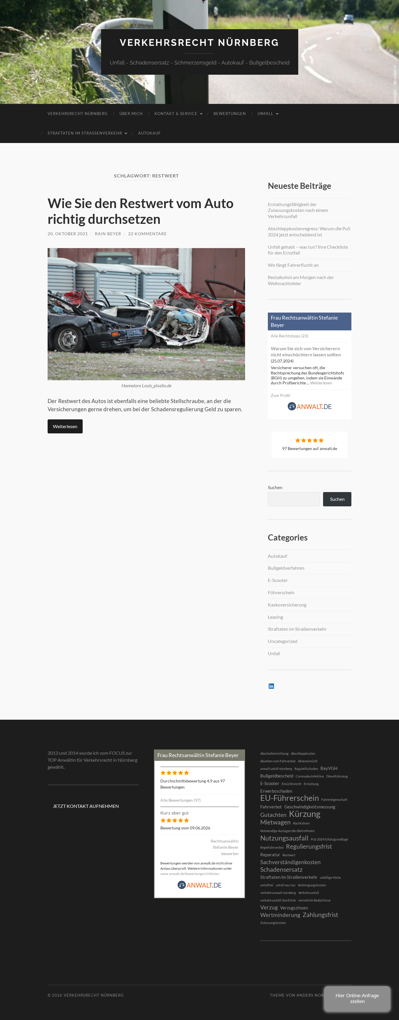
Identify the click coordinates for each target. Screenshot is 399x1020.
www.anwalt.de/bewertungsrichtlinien (189, 873)
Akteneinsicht (308, 761)
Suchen (275, 487)
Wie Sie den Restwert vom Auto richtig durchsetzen (141, 211)
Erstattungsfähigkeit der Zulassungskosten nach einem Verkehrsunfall (298, 210)
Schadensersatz (281, 869)
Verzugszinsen (294, 907)
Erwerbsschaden (276, 791)
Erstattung (311, 784)
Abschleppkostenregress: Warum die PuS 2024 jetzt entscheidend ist (309, 231)
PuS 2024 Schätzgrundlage (329, 839)
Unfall (265, 113)
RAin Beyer (108, 233)
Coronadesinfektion (310, 776)
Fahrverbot (271, 806)
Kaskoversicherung (287, 604)
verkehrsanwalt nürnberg (278, 893)
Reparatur (270, 854)
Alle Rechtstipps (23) (289, 335)
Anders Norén (312, 995)
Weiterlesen (65, 426)
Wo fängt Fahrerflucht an (293, 265)
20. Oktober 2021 (68, 233)
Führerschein (281, 592)
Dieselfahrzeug (337, 776)
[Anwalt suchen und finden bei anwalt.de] (310, 409)
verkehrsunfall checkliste (278, 900)
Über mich (131, 113)
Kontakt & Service (176, 113)
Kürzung (304, 813)
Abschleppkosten (303, 753)
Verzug (269, 907)
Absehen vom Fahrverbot (278, 761)
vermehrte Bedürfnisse (314, 900)
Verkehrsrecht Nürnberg (199, 42)
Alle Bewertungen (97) (180, 800)
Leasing (275, 617)
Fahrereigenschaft (334, 799)
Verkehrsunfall (308, 893)
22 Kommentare (147, 233)
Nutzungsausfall (284, 837)
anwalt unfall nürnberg (276, 768)
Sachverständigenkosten (290, 862)
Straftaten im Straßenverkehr (85, 133)
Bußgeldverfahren (286, 568)
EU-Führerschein (289, 797)
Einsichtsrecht (291, 784)
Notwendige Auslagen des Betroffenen (287, 831)
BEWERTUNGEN (230, 113)
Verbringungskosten (312, 885)
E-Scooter (278, 580)
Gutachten (273, 815)
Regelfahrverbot (272, 847)
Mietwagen (275, 822)
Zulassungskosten (273, 923)
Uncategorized (282, 641)
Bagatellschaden (306, 768)
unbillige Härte (330, 877)
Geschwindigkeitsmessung (309, 806)
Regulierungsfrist (309, 846)
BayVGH (328, 768)
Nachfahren (301, 823)
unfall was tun (285, 885)
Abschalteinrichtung (274, 753)
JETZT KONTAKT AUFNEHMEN (86, 806)
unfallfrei (266, 885)
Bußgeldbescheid (276, 775)
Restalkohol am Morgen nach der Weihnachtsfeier (301, 280)
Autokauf (149, 133)
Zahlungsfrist (320, 914)
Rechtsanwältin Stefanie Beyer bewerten (225, 847)
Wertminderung (280, 915)
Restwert (288, 855)
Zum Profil (280, 395)
